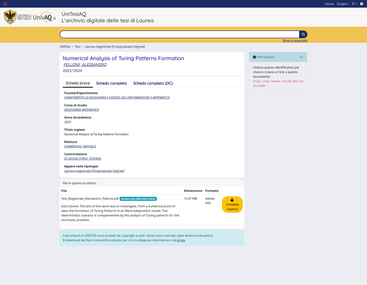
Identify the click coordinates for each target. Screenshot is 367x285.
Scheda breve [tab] (78, 83)
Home (329, 4)
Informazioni (265, 57)
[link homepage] (6, 3)
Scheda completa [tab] (111, 83)
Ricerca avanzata (295, 40)
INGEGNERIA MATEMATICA (81, 110)
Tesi (77, 46)
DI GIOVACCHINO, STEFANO (82, 159)
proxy (181, 240)
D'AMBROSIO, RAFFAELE (80, 146)
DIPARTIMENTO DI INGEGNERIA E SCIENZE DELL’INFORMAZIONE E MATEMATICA (117, 97)
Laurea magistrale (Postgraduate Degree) (115, 46)
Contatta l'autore (232, 204)
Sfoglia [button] (342, 4)
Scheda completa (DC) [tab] (153, 83)
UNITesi (65, 46)
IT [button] (353, 4)
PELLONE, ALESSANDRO (84, 64)
